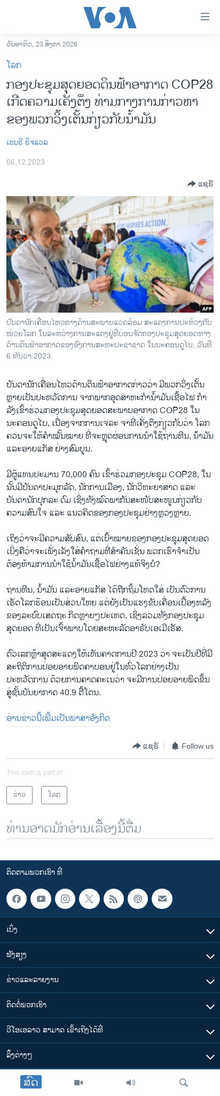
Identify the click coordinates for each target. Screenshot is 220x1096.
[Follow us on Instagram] (65, 899)
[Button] (200, 183)
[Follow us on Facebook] (16, 899)
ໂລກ (13, 65)
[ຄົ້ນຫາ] (184, 1082)
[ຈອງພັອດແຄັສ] (162, 899)
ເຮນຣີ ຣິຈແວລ (27, 142)
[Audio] (131, 1082)
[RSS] (114, 899)
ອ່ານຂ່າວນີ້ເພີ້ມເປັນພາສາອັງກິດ (58, 718)
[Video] (78, 1082)
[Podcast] (138, 899)
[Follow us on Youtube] (40, 899)
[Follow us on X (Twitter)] (89, 899)
